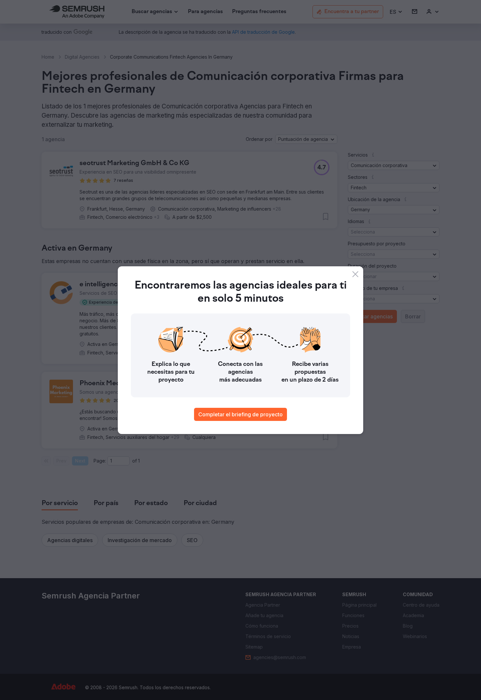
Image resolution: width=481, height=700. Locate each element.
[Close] (355, 274)
